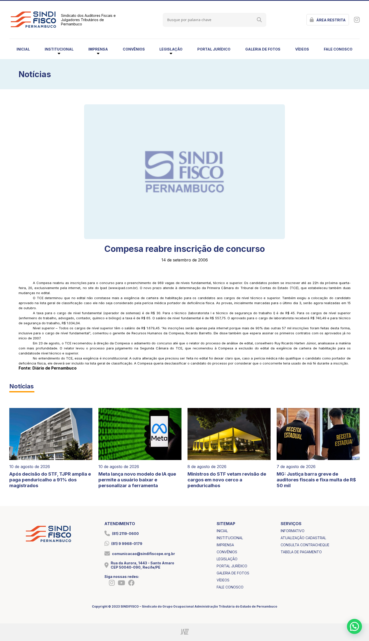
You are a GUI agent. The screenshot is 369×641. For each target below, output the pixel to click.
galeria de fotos (262, 49)
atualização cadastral (303, 538)
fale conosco (338, 49)
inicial (23, 49)
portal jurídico (213, 49)
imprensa (225, 545)
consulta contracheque (305, 545)
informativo (292, 531)
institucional (230, 538)
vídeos (302, 49)
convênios (134, 49)
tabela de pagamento (301, 552)
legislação (227, 559)
